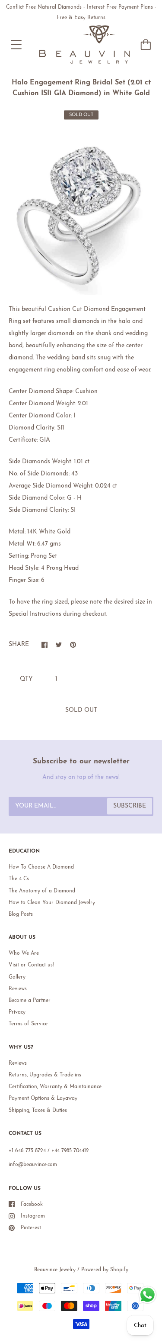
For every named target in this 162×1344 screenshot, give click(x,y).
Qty (26, 679)
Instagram (33, 1216)
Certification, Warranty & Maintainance (55, 1086)
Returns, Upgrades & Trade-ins (45, 1075)
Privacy (17, 1012)
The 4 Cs (19, 879)
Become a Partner (30, 1000)
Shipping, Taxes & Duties (38, 1110)
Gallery (17, 977)
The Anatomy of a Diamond (42, 891)
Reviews (18, 989)
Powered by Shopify (104, 1270)
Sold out (81, 710)
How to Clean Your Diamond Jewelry (52, 902)
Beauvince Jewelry (55, 1270)
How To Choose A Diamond (41, 867)
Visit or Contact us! (31, 965)
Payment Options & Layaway (43, 1098)
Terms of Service (28, 1024)
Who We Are (24, 953)
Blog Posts (21, 914)
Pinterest (31, 1228)
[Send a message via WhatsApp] (147, 1295)
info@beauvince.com (33, 1164)
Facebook (32, 1204)
